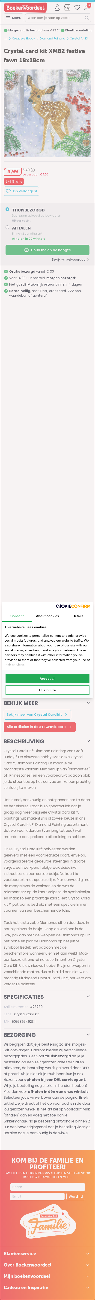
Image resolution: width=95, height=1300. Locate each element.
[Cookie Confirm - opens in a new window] (73, 606)
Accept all (47, 678)
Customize (47, 690)
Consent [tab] (17, 616)
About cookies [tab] (47, 616)
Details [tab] (78, 616)
